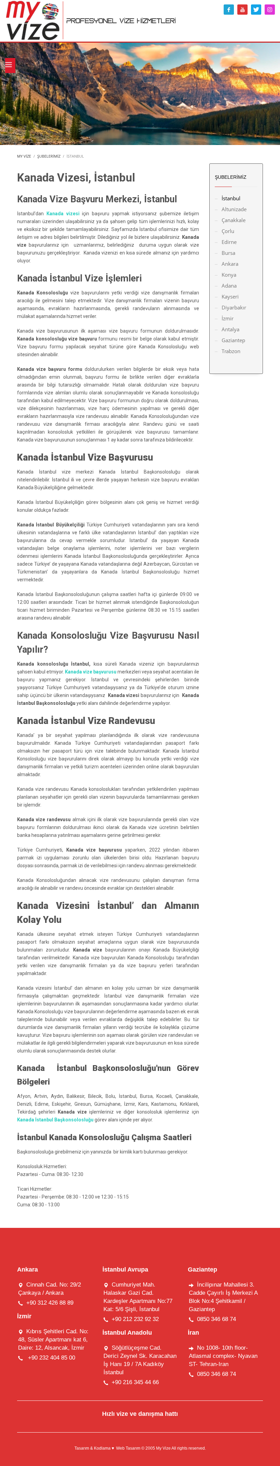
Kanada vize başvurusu (90, 671)
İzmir (228, 318)
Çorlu (228, 231)
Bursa (228, 252)
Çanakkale (234, 220)
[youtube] (242, 9)
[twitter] (256, 9)
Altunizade (234, 209)
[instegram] (270, 9)
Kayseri (230, 296)
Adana (229, 285)
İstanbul (231, 198)
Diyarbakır (234, 307)
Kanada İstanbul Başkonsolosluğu (56, 1119)
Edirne (229, 241)
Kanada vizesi (63, 213)
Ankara (230, 263)
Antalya (230, 329)
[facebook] (229, 9)
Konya (229, 274)
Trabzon (231, 351)
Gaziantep (233, 340)
